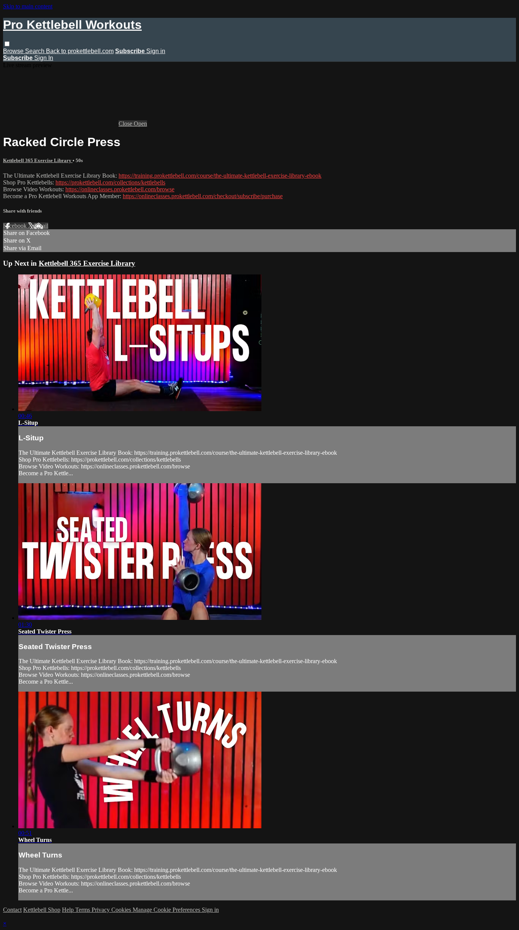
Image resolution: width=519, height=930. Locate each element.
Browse (14, 51)
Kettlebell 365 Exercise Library (38, 160)
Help (68, 909)
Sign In (43, 58)
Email (41, 225)
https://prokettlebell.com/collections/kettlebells (110, 182)
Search (35, 51)
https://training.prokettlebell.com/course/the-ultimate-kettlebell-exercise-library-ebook (220, 175)
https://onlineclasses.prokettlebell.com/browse (119, 189)
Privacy (101, 909)
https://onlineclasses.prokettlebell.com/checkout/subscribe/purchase (203, 196)
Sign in (155, 51)
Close (126, 123)
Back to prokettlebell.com (80, 51)
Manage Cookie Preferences (167, 909)
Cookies (122, 909)
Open (140, 123)
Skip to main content (27, 6)
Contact (12, 909)
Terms (83, 909)
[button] (7, 43)
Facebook (15, 225)
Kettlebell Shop (41, 909)
